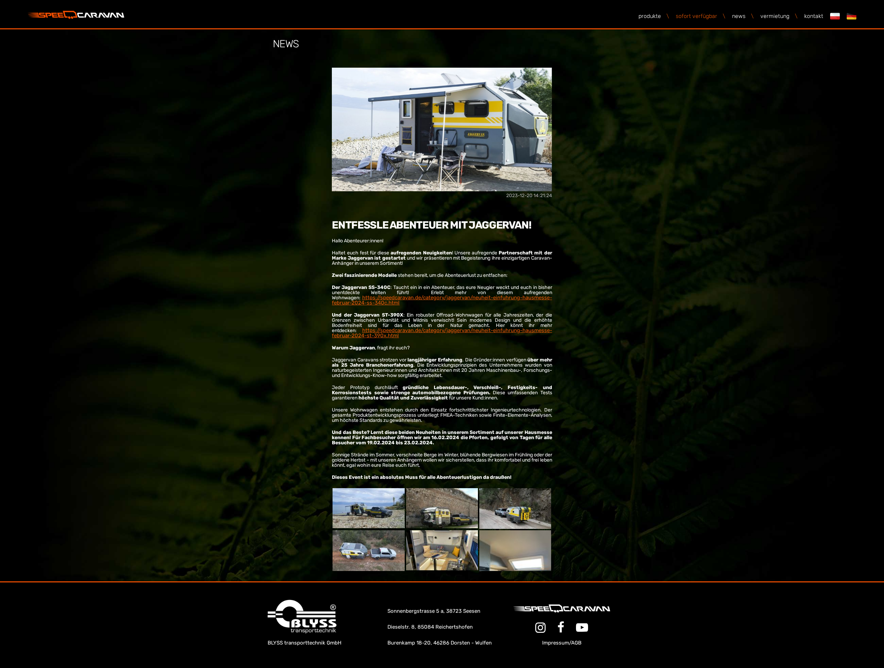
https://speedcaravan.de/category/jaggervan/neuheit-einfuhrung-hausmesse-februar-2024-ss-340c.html (442, 300)
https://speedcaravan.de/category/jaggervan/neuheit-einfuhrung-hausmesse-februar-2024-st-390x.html (442, 333)
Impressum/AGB (562, 643)
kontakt (813, 16)
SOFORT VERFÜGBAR (700, 16)
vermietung (778, 16)
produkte (653, 16)
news (742, 16)
